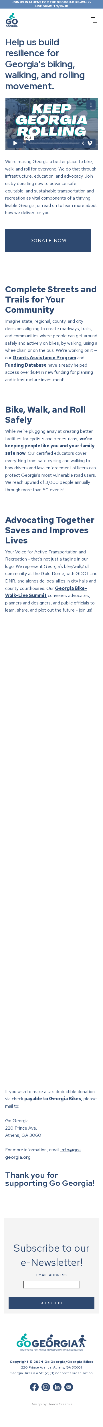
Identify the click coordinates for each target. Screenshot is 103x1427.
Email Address (51, 1275)
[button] (94, 20)
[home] (27, 20)
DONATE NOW (48, 240)
